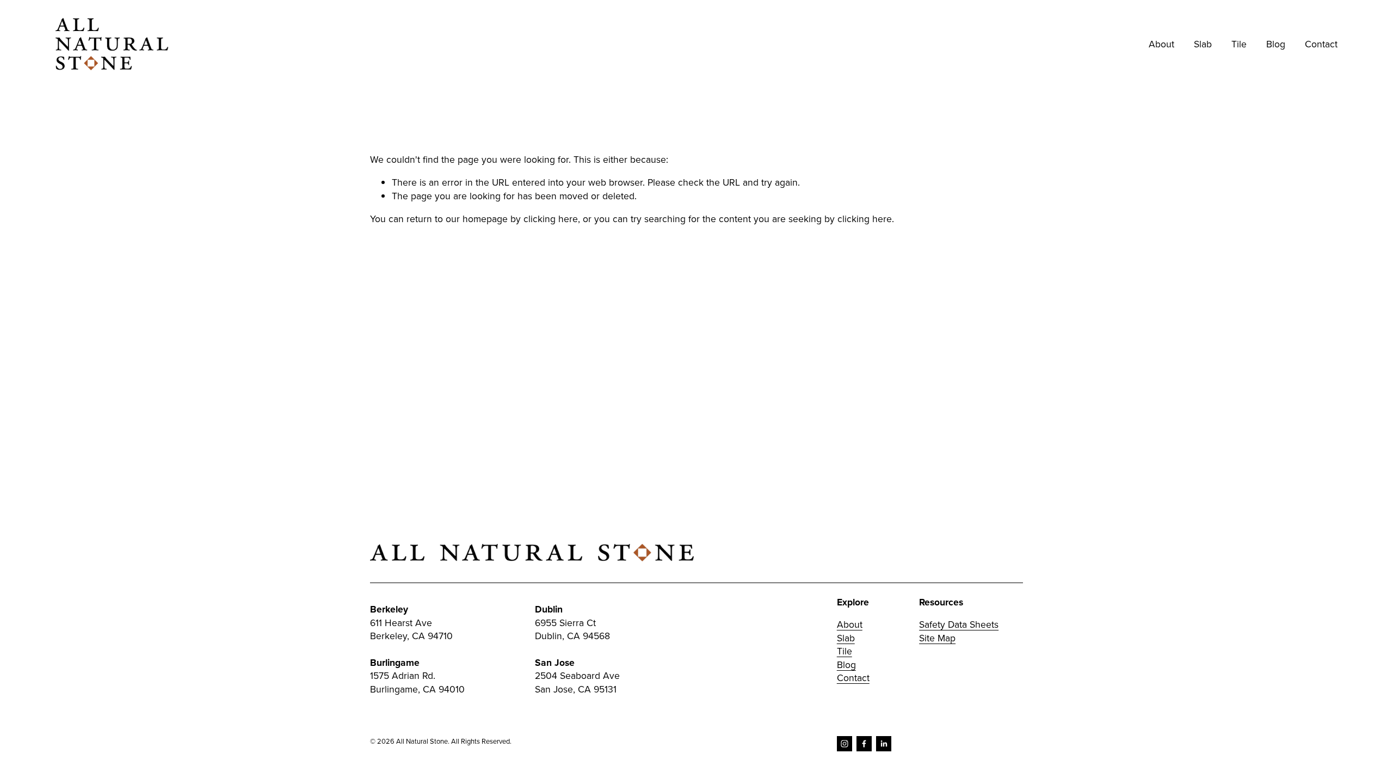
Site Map (937, 638)
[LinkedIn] (883, 743)
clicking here (550, 218)
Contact (1321, 44)
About (1161, 44)
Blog (1275, 44)
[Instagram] (844, 743)
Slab (846, 638)
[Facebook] (864, 743)
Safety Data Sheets (958, 624)
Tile (844, 651)
